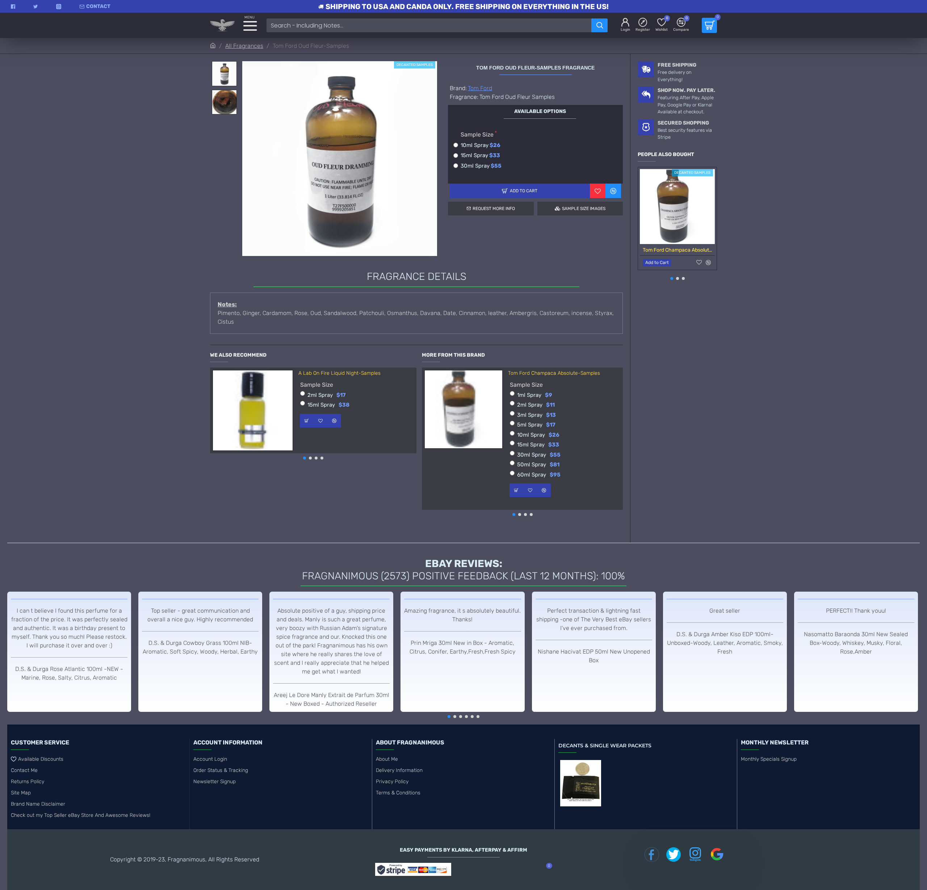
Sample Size (477, 134)
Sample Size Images (583, 208)
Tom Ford (480, 88)
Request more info (494, 208)
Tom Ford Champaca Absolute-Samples (554, 373)
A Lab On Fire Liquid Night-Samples (339, 373)
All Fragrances (244, 45)
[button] (304, 458)
